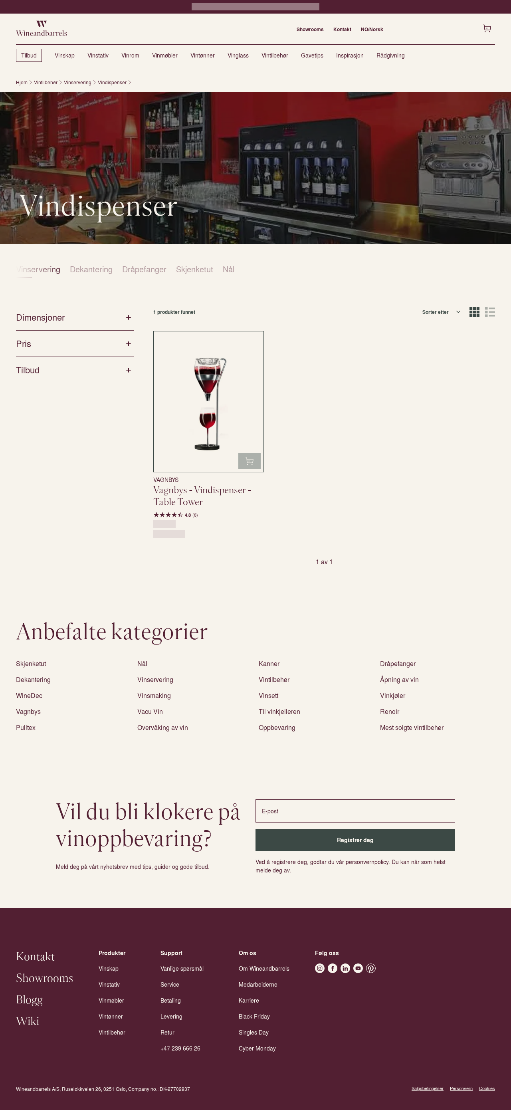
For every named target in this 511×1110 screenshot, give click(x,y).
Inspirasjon (350, 55)
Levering (171, 1016)
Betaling (170, 1000)
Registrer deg (355, 840)
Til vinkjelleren (279, 711)
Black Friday (254, 1016)
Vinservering (77, 82)
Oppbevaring (277, 727)
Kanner (269, 663)
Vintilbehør (274, 55)
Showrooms (310, 29)
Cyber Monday (257, 1048)
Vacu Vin (150, 711)
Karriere (249, 1000)
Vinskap (65, 55)
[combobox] (442, 312)
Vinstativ (98, 55)
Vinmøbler (165, 55)
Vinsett (268, 695)
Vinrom (130, 55)
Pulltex (26, 727)
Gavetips (312, 55)
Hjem (22, 82)
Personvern (461, 1088)
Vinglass (238, 55)
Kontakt (342, 29)
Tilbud (29, 55)
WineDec (29, 695)
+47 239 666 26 (180, 1048)
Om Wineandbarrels (264, 968)
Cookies (487, 1088)
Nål (228, 269)
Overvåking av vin (162, 727)
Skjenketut (194, 269)
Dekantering (91, 269)
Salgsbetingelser (428, 1088)
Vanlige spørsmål (182, 968)
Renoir (389, 711)
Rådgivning (390, 55)
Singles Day (254, 1032)
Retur (167, 1032)
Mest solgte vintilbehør (412, 727)
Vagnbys (28, 711)
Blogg (29, 1000)
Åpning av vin (399, 679)
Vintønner (202, 55)
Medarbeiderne (258, 984)
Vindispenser (112, 82)
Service (169, 984)
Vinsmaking (154, 695)
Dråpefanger (144, 269)
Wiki (27, 1021)
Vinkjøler (392, 695)
